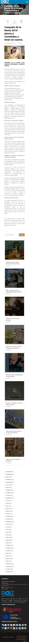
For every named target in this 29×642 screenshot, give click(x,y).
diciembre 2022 (9, 479)
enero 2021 (8, 513)
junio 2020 (8, 529)
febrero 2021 (8, 511)
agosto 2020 (8, 524)
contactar (20, 222)
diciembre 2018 (9, 563)
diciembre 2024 (9, 471)
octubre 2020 (9, 519)
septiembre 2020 (9, 521)
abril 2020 (8, 534)
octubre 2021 (9, 495)
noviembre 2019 (9, 548)
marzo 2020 (8, 537)
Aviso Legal (18, 638)
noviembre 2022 (9, 482)
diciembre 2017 (9, 571)
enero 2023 (8, 476)
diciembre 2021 (9, 490)
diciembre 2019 (9, 545)
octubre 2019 (9, 550)
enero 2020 (8, 542)
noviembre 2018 (9, 566)
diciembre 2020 (9, 516)
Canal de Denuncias (21, 636)
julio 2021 (8, 500)
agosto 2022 (8, 484)
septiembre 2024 (9, 474)
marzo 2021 (8, 508)
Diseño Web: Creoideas (8, 637)
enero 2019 (8, 561)
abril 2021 (8, 505)
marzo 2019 (8, 555)
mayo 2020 (8, 532)
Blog (21, 43)
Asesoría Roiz (13, 43)
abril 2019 (8, 553)
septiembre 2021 (9, 498)
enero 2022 (8, 487)
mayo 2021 (8, 503)
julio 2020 (8, 526)
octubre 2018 (9, 569)
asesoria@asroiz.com (8, 587)
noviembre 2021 (9, 492)
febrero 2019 (8, 558)
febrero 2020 (8, 540)
